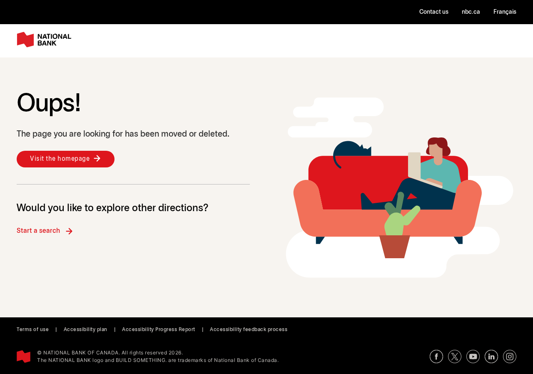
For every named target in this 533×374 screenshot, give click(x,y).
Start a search (38, 231)
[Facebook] (436, 356)
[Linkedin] (491, 356)
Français (504, 12)
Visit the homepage (60, 159)
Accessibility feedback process (248, 329)
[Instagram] (509, 356)
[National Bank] (46, 39)
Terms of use (33, 329)
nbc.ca (471, 12)
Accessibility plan (85, 329)
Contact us (433, 12)
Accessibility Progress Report (158, 329)
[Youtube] (473, 356)
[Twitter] (454, 356)
